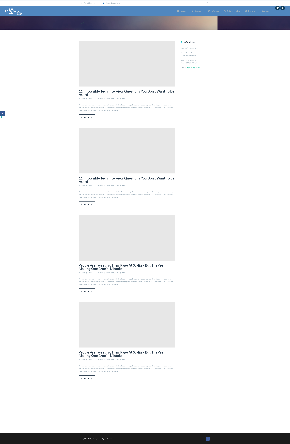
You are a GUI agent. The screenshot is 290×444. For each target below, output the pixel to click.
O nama (198, 11)
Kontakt (251, 11)
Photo (90, 99)
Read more (87, 117)
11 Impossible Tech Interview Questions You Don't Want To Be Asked (126, 180)
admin (83, 99)
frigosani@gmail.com (113, 3)
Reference (215, 11)
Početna (183, 11)
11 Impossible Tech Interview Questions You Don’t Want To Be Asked (126, 93)
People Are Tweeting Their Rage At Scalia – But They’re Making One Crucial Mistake (121, 267)
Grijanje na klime (233, 11)
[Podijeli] (2, 113)
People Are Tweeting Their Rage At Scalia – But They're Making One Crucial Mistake (121, 354)
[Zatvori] (1, 117)
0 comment (99, 99)
